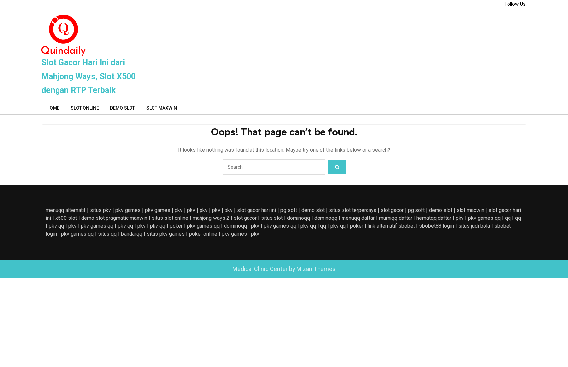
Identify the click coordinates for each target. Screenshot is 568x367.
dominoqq (298, 218)
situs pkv (100, 210)
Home (52, 108)
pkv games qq (484, 218)
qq (508, 218)
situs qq (107, 234)
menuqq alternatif (66, 210)
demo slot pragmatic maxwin (114, 218)
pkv (179, 210)
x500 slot (66, 218)
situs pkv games (166, 234)
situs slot (272, 218)
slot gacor (392, 210)
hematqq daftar (433, 218)
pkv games (128, 210)
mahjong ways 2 (211, 218)
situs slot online (170, 218)
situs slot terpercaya (352, 210)
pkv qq (56, 226)
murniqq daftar (395, 218)
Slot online (85, 108)
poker (176, 226)
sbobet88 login (436, 226)
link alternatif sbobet (391, 226)
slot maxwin (470, 210)
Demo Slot (122, 108)
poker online (203, 234)
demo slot (313, 210)
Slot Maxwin (161, 108)
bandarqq (131, 234)
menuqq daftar (358, 218)
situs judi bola (474, 226)
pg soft (288, 210)
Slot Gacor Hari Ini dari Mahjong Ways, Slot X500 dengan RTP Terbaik (88, 76)
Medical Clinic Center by (284, 268)
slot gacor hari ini (256, 210)
